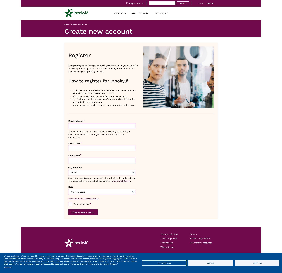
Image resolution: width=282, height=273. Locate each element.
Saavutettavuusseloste (201, 243)
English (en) (134, 3)
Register (210, 3)
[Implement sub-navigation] (127, 13)
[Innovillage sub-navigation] (169, 13)
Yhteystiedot (166, 243)
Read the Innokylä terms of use (83, 199)
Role (70, 187)
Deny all (210, 263)
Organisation (75, 167)
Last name (74, 155)
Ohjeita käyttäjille (168, 238)
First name (74, 143)
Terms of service (81, 204)
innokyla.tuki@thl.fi (121, 181)
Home (66, 24)
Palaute (193, 234)
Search (183, 3)
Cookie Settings (164, 263)
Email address (75, 121)
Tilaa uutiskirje (167, 247)
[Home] (76, 13)
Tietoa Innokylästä (169, 234)
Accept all (257, 263)
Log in (201, 3)
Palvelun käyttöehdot (200, 238)
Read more (8, 267)
